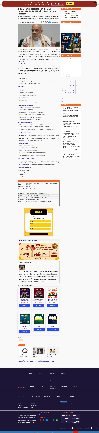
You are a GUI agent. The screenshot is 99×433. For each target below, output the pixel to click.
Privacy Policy (94, 428)
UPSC (32, 407)
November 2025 (66, 76)
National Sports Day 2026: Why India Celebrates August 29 (70, 108)
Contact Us (59, 398)
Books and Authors (43, 380)
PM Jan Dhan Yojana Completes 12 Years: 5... (24, 355)
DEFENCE (33, 403)
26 (68, 92)
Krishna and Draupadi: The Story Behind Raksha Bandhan (71, 147)
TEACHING (33, 401)
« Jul (62, 101)
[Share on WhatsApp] (41, 22)
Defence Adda (53, 388)
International (31, 375)
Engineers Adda (64, 386)
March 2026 (65, 68)
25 (65, 92)
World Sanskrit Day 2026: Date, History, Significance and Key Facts (71, 120)
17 (62, 90)
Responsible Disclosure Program (65, 428)
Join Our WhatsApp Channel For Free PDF (28, 240)
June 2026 (65, 62)
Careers (62, 401)
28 (73, 92)
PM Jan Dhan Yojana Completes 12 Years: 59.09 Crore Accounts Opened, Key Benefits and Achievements (71, 116)
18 (65, 90)
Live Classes (72, 398)
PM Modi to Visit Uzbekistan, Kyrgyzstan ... (38, 355)
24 (62, 92)
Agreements (41, 378)
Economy (52, 378)
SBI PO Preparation (21, 396)
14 (73, 88)
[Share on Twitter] (50, 22)
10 (62, 88)
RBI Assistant (20, 405)
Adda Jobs (41, 386)
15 (76, 88)
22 (76, 90)
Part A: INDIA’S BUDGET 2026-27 (71, 13)
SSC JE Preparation (21, 401)
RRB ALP (45, 398)
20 (71, 90)
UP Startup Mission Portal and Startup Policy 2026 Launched (71, 137)
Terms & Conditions (87, 428)
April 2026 (65, 66)
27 (70, 92)
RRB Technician (47, 396)
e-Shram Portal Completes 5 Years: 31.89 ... (52, 355)
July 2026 (65, 60)
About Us (58, 396)
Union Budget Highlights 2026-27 (71, 17)
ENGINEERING (34, 405)
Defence (52, 375)
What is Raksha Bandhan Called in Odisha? (70, 150)
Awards (40, 375)
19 (67, 90)
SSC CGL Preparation (22, 403)
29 (76, 92)
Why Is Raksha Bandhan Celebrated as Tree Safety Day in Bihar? (71, 154)
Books (71, 403)
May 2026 (65, 64)
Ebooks (71, 401)
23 (79, 90)
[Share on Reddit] (46, 22)
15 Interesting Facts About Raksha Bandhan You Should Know (70, 144)
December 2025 (66, 74)
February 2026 (66, 70)
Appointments (31, 378)
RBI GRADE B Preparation (23, 407)
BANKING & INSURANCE (35, 396)
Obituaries (63, 373)
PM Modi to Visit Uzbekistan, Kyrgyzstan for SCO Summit (71, 124)
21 (73, 90)
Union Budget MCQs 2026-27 (70, 11)
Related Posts (21, 344)
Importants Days (53, 380)
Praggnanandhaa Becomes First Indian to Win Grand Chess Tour (71, 134)
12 (67, 88)
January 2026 (66, 72)
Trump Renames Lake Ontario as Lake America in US (71, 127)
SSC (31, 398)
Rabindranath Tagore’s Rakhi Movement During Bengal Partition (71, 157)
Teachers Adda (31, 386)
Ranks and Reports (65, 375)
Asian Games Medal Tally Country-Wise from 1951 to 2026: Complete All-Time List (71, 112)
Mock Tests (72, 396)
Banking (30, 380)
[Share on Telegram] (43, 22)
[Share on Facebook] (48, 22)
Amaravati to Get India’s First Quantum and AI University (71, 130)
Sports (40, 373)
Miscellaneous (64, 378)
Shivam (20, 22)
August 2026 (68, 58)
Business (52, 373)
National (20, 339)
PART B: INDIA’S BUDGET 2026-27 (71, 15)
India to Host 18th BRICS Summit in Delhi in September (70, 140)
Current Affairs (53, 386)
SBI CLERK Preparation (22, 398)
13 (70, 88)
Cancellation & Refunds (77, 428)
